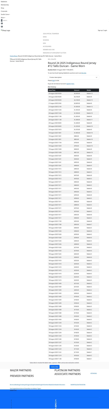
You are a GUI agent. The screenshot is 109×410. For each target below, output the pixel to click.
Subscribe (54, 367)
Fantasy (87, 394)
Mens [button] (45, 37)
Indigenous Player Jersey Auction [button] (54, 53)
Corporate (4, 11)
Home (12, 56)
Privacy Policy (34, 394)
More (2, 17)
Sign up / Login (102, 30)
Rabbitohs (4, 1)
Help (49, 394)
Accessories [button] (47, 46)
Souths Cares (5, 14)
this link (83, 73)
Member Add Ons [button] (48, 49)
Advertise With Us (67, 394)
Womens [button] (46, 40)
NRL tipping (79, 394)
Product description (56, 77)
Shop (2, 8)
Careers (43, 394)
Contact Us (56, 394)
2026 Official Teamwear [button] (51, 34)
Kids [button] (44, 43)
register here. (70, 84)
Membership (5, 5)
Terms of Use (23, 394)
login (53, 80)
